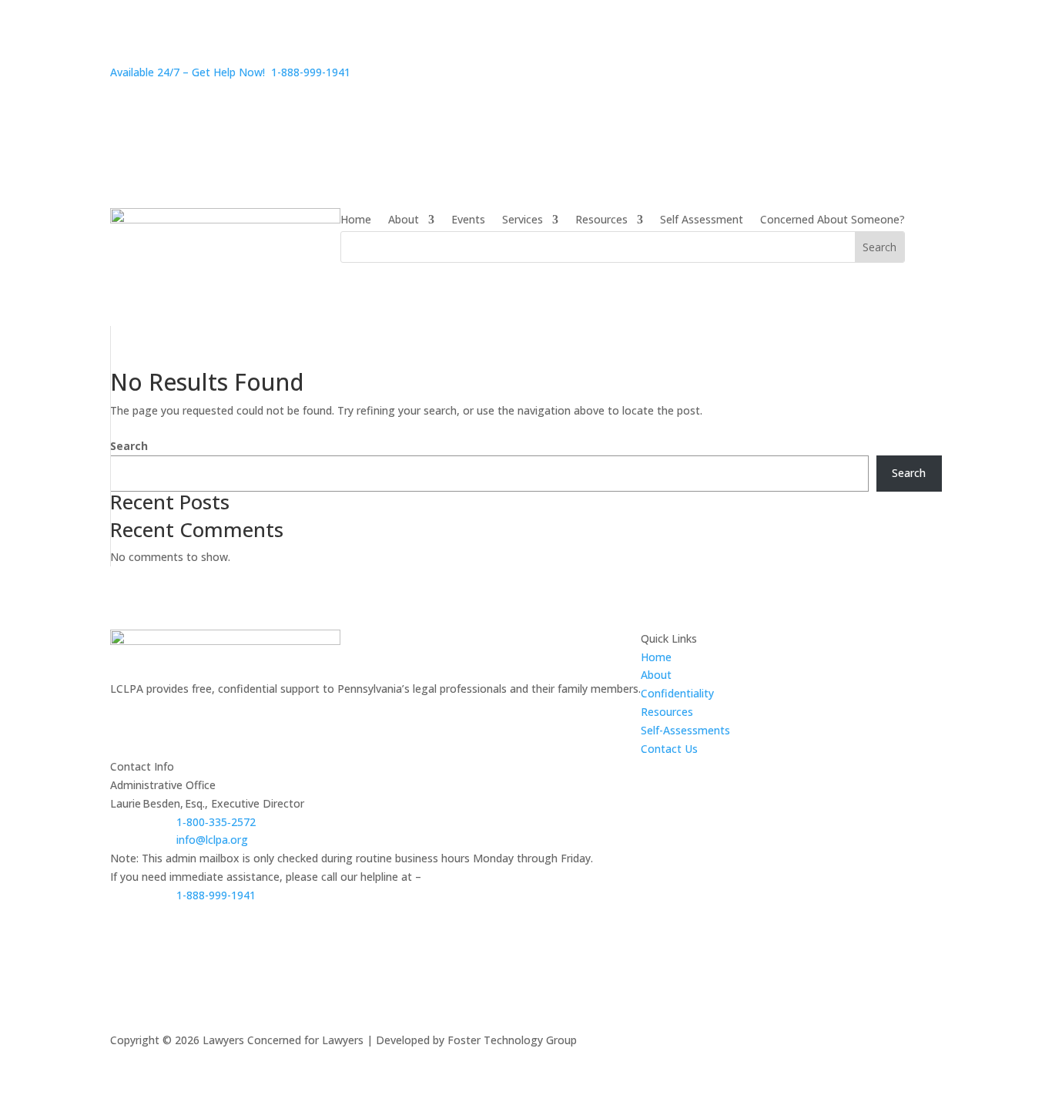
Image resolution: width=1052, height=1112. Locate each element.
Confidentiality (677, 693)
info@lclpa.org (212, 839)
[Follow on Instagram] (153, 710)
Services (522, 220)
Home (355, 220)
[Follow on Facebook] (122, 710)
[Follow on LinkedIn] (184, 710)
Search (129, 445)
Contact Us (669, 748)
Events (468, 220)
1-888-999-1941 (216, 895)
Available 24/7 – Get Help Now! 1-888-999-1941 (230, 72)
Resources (601, 220)
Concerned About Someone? (832, 220)
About (403, 220)
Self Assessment (701, 220)
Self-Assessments (685, 730)
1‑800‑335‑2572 (216, 822)
